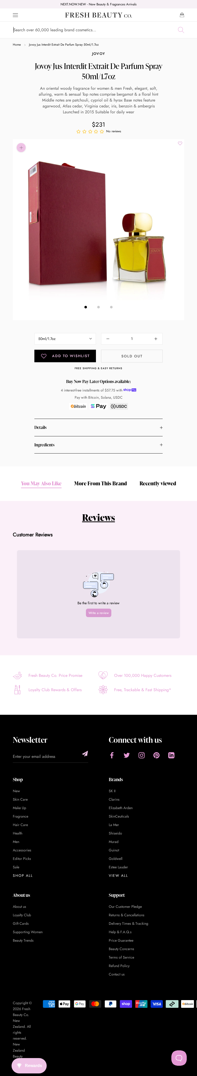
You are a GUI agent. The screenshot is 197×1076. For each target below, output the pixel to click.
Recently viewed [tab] (158, 483)
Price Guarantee (121, 940)
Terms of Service (121, 957)
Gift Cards (21, 923)
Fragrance (20, 816)
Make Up (19, 807)
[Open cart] (182, 14)
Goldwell (115, 858)
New (16, 790)
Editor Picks (22, 858)
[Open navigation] (15, 15)
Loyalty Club (22, 915)
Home (17, 44)
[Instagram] (142, 755)
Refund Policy (119, 965)
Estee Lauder (118, 867)
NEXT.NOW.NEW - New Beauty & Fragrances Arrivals (98, 4)
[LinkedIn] (171, 755)
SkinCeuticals (119, 816)
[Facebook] (112, 755)
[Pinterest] (156, 755)
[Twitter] (127, 755)
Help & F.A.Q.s (120, 931)
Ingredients (44, 445)
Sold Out (132, 356)
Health (17, 833)
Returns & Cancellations (126, 915)
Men (16, 841)
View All (118, 875)
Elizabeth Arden (121, 807)
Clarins (114, 799)
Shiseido (115, 833)
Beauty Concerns (121, 948)
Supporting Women (28, 931)
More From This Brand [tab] (100, 483)
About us (19, 906)
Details (40, 427)
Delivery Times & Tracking (128, 923)
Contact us (117, 974)
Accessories (22, 850)
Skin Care (20, 799)
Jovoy (98, 53)
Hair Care (20, 824)
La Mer (114, 824)
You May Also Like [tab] (41, 483)
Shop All (23, 875)
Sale (16, 867)
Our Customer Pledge (125, 906)
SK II (112, 790)
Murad (114, 841)
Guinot (114, 850)
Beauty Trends (23, 940)
